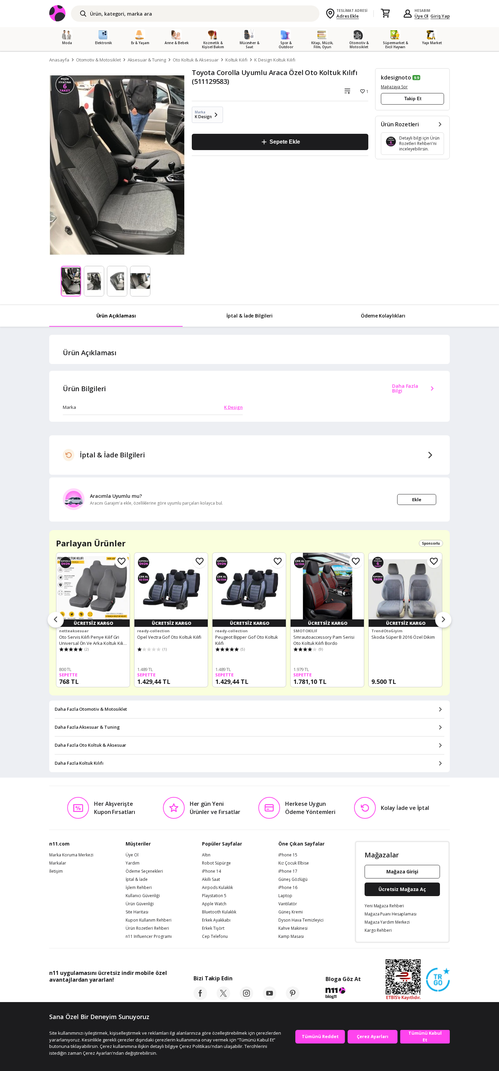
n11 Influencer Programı (149, 936)
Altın (206, 855)
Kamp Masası (291, 936)
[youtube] (269, 998)
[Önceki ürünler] (56, 620)
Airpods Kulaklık (217, 887)
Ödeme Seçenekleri (144, 871)
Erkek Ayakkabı (216, 920)
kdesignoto (396, 77)
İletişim (56, 871)
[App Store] (70, 995)
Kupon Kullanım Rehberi (148, 920)
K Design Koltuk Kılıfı (274, 60)
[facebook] (200, 998)
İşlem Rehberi (139, 887)
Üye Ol (421, 16)
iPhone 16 (287, 887)
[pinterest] (292, 998)
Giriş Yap (440, 16)
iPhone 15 (287, 855)
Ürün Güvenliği (140, 904)
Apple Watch (214, 904)
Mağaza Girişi (402, 871)
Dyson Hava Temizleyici (301, 920)
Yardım (133, 863)
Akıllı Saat (211, 879)
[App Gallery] (151, 995)
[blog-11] (343, 994)
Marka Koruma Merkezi (71, 855)
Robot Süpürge (216, 863)
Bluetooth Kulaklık (219, 912)
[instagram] (246, 998)
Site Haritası (137, 912)
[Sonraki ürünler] (443, 620)
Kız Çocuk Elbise (293, 863)
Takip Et (412, 98)
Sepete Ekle (285, 142)
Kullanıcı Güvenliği (143, 895)
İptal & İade (137, 879)
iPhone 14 (211, 871)
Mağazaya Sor (394, 87)
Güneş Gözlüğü (293, 879)
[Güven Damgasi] (438, 980)
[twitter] (223, 998)
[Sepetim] (385, 13)
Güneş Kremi (290, 912)
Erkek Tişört (213, 928)
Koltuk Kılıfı (236, 60)
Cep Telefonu (215, 936)
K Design (233, 407)
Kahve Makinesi (293, 928)
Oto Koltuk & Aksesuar (196, 60)
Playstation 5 (214, 895)
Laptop (285, 895)
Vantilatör (287, 904)
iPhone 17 (287, 871)
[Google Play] (112, 995)
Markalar (57, 863)
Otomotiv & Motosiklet (98, 60)
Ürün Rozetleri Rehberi (147, 928)
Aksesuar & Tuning (147, 60)
